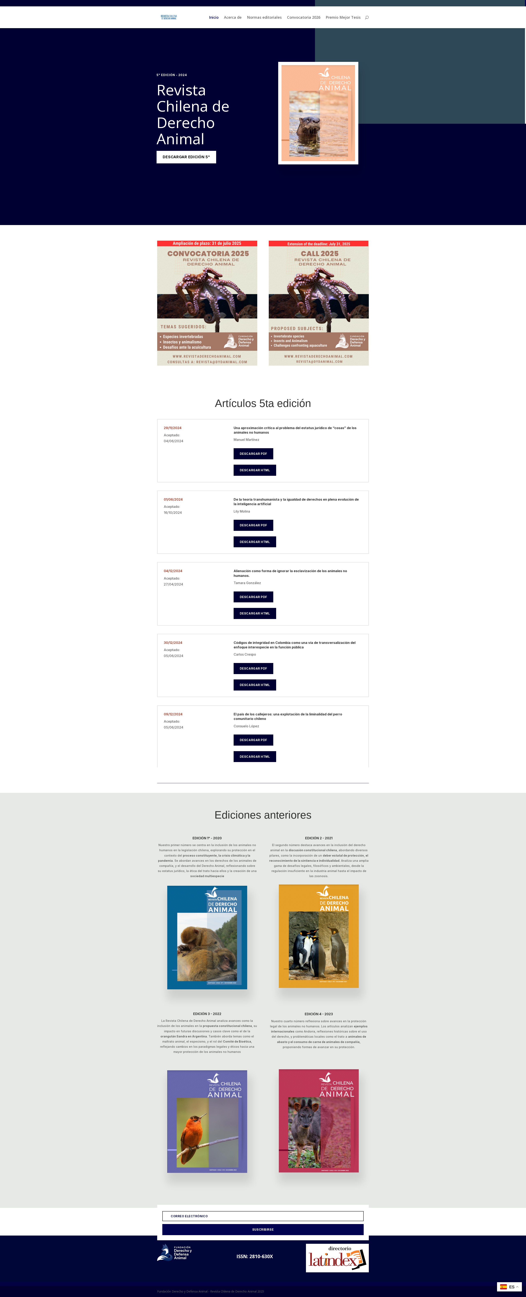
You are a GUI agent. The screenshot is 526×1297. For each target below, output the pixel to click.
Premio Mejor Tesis (343, 18)
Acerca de (233, 18)
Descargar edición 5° (186, 157)
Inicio (214, 18)
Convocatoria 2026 (303, 18)
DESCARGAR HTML (255, 470)
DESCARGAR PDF (253, 453)
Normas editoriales (264, 18)
